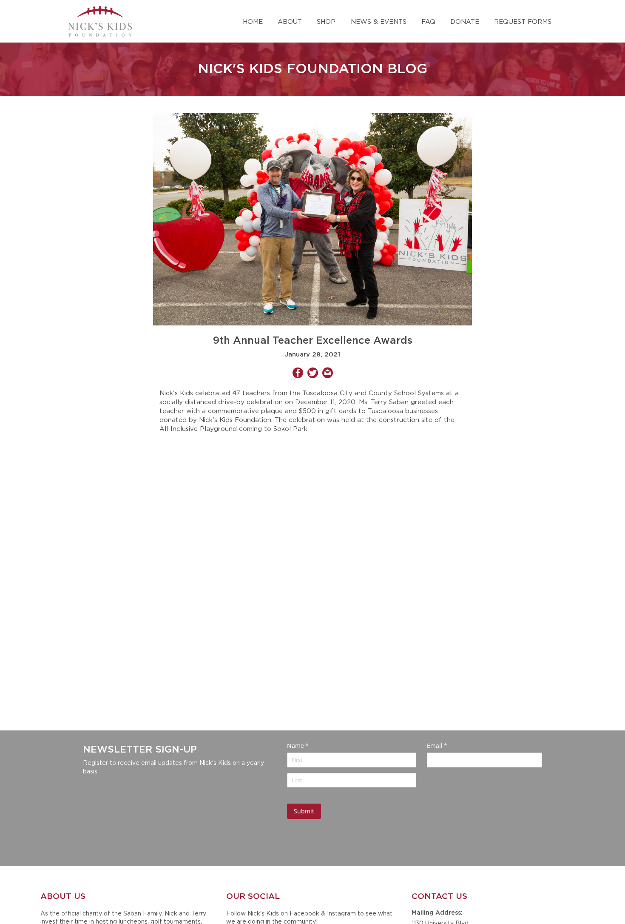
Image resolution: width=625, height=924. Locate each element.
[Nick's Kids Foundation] (100, 21)
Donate (464, 21)
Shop (326, 21)
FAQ (428, 21)
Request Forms (522, 21)
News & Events (378, 21)
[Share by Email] (327, 374)
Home (253, 21)
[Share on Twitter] (312, 374)
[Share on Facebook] (298, 374)
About (290, 21)
